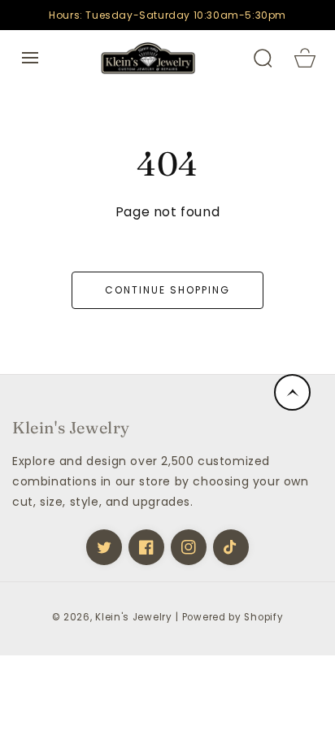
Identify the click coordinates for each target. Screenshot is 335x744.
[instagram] (189, 547)
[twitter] (104, 547)
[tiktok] (231, 547)
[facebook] (146, 547)
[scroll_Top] (292, 392)
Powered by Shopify (233, 617)
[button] (30, 58)
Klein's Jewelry (133, 617)
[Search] (262, 57)
